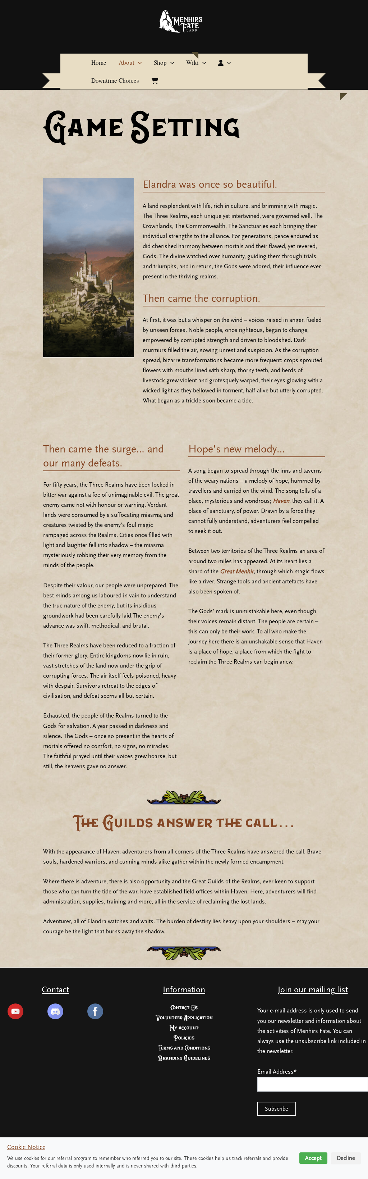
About (126, 62)
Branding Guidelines (184, 1058)
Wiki (192, 62)
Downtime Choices (115, 80)
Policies (184, 1038)
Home (98, 62)
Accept (313, 1158)
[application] (138, 63)
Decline (346, 1158)
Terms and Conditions (184, 1048)
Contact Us (184, 1007)
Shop (160, 62)
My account (184, 1028)
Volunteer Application (184, 1018)
